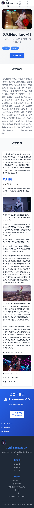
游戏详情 (17, 464)
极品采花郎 (17, 484)
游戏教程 (17, 467)
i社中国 (17, 493)
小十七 (17, 490)
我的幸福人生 (17, 481)
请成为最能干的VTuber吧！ (17, 487)
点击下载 (18, 55)
